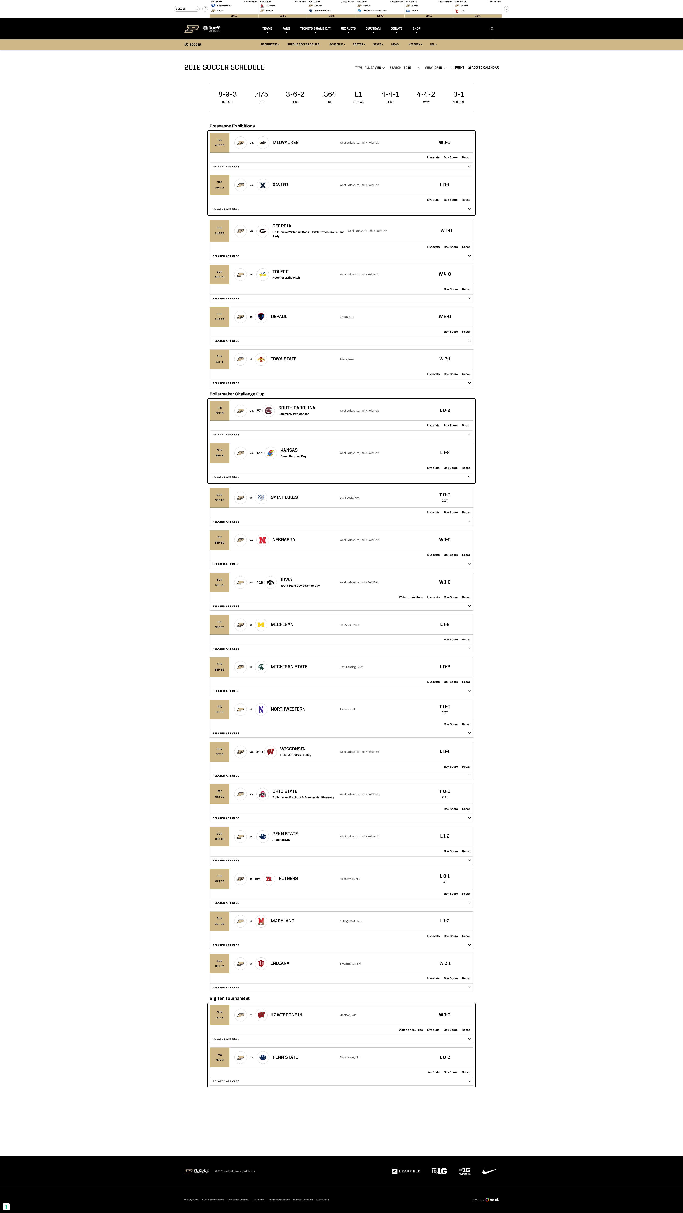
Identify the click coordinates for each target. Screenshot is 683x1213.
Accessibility (322, 1199)
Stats (377, 44)
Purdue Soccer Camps (304, 44)
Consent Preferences (213, 1199)
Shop (416, 28)
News (395, 44)
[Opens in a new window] (406, 1171)
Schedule (336, 44)
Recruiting (269, 44)
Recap (466, 157)
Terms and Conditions (238, 1199)
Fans (286, 28)
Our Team (373, 28)
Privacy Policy (191, 1199)
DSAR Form (259, 1199)
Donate (397, 28)
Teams (267, 28)
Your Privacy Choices (279, 1199)
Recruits (348, 28)
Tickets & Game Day (315, 28)
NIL (432, 44)
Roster (358, 44)
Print (459, 67)
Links (234, 16)
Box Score (451, 157)
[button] (205, 9)
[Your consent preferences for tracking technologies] (6, 1206)
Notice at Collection (303, 1199)
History (414, 44)
